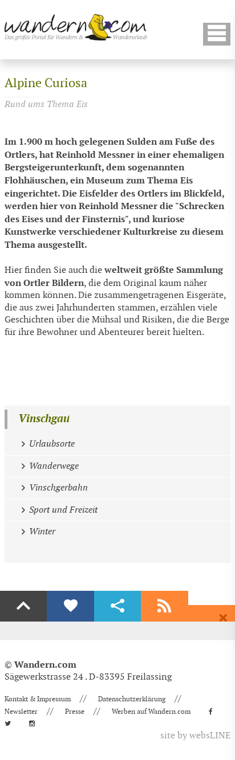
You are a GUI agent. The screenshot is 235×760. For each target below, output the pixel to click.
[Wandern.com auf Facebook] (214, 712)
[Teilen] (117, 606)
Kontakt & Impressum (38, 699)
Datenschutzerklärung (131, 699)
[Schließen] (223, 618)
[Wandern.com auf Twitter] (11, 724)
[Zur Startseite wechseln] (76, 27)
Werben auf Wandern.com (151, 712)
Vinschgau (44, 419)
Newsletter (21, 712)
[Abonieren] (164, 606)
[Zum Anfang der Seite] (23, 606)
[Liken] (70, 606)
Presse (74, 712)
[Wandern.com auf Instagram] (35, 724)
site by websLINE (195, 735)
